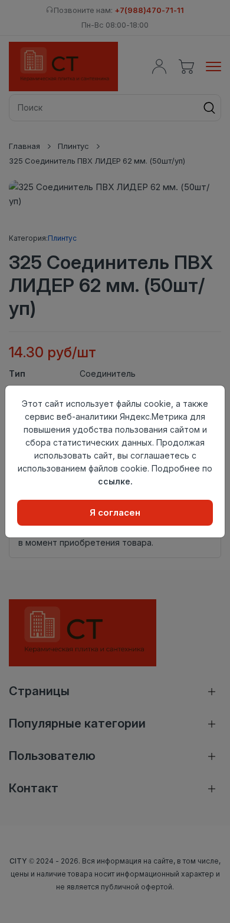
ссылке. (115, 481)
